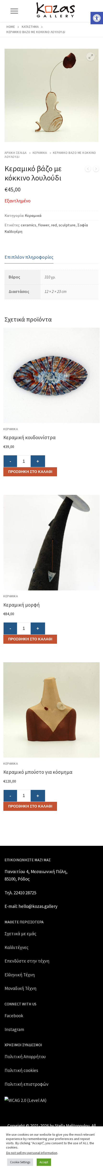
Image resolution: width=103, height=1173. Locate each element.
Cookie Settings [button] (20, 1162)
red (54, 225)
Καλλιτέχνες (17, 947)
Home (10, 27)
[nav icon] (14, 11)
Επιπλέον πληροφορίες (29, 257)
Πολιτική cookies (21, 1070)
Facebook (14, 1015)
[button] (97, 18)
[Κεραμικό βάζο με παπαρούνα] (96, 170)
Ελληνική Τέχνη (20, 975)
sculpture (67, 225)
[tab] (29, 257)
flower (43, 225)
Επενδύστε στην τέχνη (27, 961)
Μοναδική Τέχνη (20, 988)
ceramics (28, 225)
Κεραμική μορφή (21, 605)
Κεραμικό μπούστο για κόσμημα (37, 772)
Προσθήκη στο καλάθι (30, 472)
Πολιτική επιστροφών (26, 1084)
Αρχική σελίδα (16, 153)
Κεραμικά (40, 153)
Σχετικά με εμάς (20, 933)
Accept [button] (44, 1162)
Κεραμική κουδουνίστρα (29, 437)
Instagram (14, 1029)
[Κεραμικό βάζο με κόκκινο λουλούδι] (88, 170)
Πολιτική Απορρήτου (25, 1056)
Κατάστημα (30, 27)
